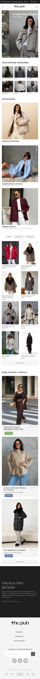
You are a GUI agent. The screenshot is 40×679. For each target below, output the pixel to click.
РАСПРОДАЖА (29, 236)
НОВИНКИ (9, 236)
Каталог (20, 674)
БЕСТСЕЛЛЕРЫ (19, 236)
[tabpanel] (20, 34)
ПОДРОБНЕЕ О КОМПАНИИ (10, 601)
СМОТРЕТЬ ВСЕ (20, 363)
